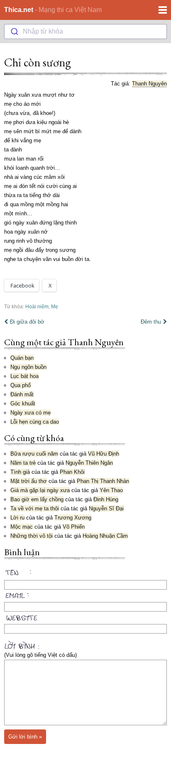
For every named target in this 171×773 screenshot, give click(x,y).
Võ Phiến (74, 527)
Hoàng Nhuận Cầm (105, 536)
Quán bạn (22, 358)
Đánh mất (22, 394)
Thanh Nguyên (149, 83)
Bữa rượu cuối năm (34, 454)
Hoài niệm (37, 306)
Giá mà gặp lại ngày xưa (40, 490)
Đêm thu (151, 322)
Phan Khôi (72, 472)
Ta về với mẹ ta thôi (34, 508)
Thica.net (18, 9)
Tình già (20, 472)
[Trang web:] (85, 616)
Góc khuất (22, 403)
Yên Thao (111, 490)
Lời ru (17, 518)
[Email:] (85, 594)
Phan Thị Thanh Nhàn (103, 481)
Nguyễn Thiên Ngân (89, 463)
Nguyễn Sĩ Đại (106, 508)
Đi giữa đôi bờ (27, 322)
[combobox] (85, 31)
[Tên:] (85, 574)
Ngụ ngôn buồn (28, 367)
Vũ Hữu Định (103, 454)
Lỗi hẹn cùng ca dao (34, 422)
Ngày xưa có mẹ (30, 413)
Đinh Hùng (105, 499)
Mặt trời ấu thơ (28, 481)
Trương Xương (72, 518)
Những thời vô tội (31, 536)
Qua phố (20, 385)
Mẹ (54, 306)
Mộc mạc (21, 527)
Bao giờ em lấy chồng (37, 499)
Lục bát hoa (24, 376)
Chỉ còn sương (37, 62)
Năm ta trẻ (23, 463)
